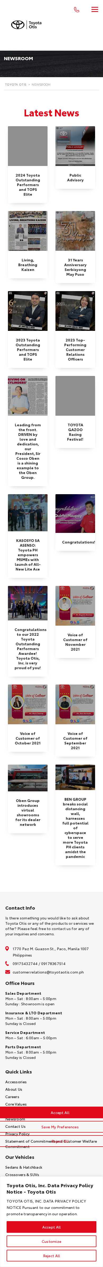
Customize (52, 1241)
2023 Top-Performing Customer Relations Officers (75, 349)
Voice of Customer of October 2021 (28, 738)
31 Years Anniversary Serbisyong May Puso (75, 267)
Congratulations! (78, 542)
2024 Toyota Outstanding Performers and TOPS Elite (28, 184)
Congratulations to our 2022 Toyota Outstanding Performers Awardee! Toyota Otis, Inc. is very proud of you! (30, 648)
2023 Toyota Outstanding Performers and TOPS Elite (28, 349)
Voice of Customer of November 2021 (75, 642)
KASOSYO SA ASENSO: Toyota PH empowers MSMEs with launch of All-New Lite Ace (28, 555)
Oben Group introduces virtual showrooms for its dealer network (27, 812)
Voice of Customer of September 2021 (75, 740)
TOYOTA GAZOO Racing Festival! (75, 432)
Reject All (51, 1255)
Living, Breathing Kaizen (27, 264)
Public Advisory (75, 177)
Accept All (51, 1227)
